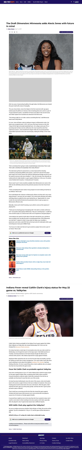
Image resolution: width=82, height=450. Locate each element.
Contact (54, 438)
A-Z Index (42, 443)
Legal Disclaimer (13, 443)
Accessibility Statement (28, 443)
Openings (42, 438)
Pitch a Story (25, 440)
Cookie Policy (69, 440)
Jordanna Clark (12, 295)
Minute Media (9, 446)
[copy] (17, 32)
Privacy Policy (43, 440)
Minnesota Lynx (17, 277)
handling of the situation (38, 362)
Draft (25, 2)
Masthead (25, 438)
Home (17, 2)
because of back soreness (22, 347)
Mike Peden (11, 29)
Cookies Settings (56, 443)
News (21, 2)
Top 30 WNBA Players (38, 2)
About (46, 2)
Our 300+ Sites (69, 438)
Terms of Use (55, 440)
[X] (73, 1)
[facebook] (71, 1)
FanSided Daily (12, 440)
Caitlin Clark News (17, 429)
